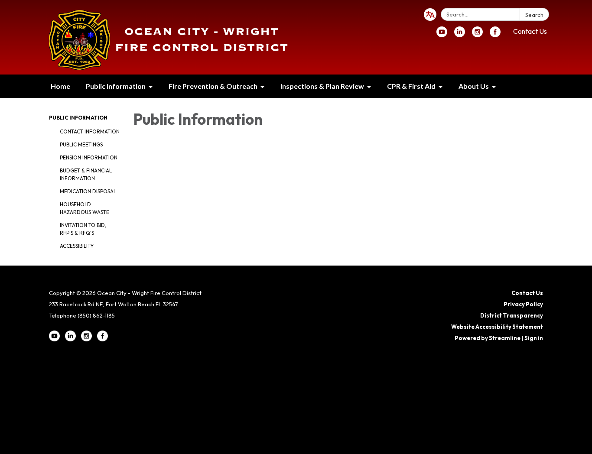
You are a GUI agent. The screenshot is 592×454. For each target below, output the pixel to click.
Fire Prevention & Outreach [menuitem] (213, 86)
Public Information (78, 117)
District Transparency (511, 315)
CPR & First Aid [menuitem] (411, 86)
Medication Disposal (88, 191)
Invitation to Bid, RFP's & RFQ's (83, 229)
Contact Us (530, 31)
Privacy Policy (523, 304)
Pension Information (88, 157)
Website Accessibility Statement (497, 326)
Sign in (533, 337)
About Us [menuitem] (474, 86)
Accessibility (77, 246)
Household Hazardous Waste (84, 208)
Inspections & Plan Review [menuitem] (322, 86)
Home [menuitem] (60, 86)
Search (534, 14)
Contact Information (90, 131)
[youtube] (441, 34)
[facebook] (495, 34)
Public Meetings (81, 144)
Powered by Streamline (487, 337)
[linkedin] (459, 34)
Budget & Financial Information (86, 174)
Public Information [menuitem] (116, 86)
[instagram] (477, 34)
